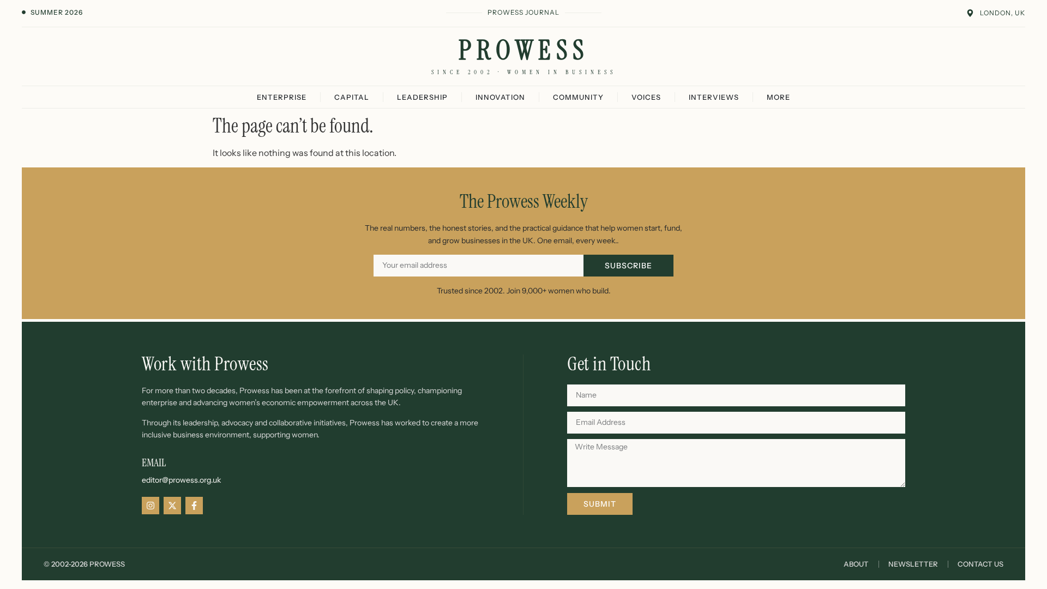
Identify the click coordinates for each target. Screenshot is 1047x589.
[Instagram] (150, 505)
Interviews (714, 97)
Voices (646, 97)
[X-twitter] (172, 505)
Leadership (422, 97)
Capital (351, 97)
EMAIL (154, 462)
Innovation (500, 97)
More (778, 97)
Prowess (524, 50)
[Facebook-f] (194, 505)
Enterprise (281, 97)
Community (578, 97)
